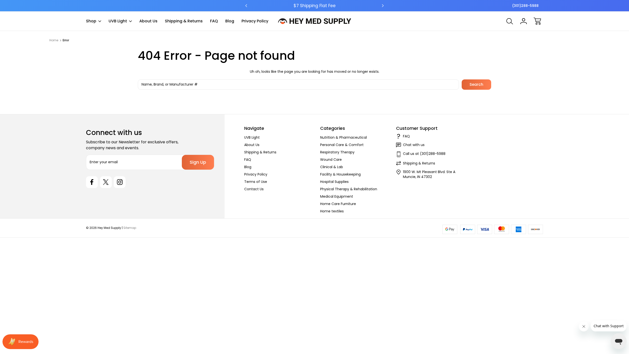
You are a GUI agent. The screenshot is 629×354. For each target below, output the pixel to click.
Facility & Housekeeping (340, 174)
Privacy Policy (255, 21)
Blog (229, 21)
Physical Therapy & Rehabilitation (348, 189)
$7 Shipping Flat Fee (315, 6)
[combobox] (298, 84)
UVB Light (118, 21)
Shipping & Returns (184, 21)
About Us (148, 21)
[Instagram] (120, 182)
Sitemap (129, 228)
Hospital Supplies (334, 181)
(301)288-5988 (525, 5)
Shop (91, 21)
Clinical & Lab (331, 166)
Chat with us (414, 144)
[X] (106, 182)
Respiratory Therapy (337, 152)
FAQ (214, 21)
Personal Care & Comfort (342, 144)
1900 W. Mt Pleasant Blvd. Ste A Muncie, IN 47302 (429, 174)
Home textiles (332, 211)
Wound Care (331, 159)
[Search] (509, 21)
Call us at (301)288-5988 (424, 153)
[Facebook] (92, 182)
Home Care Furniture (338, 203)
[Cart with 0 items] (537, 21)
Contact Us (254, 189)
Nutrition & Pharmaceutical (343, 137)
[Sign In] (523, 21)
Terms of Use (255, 181)
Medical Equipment (336, 196)
